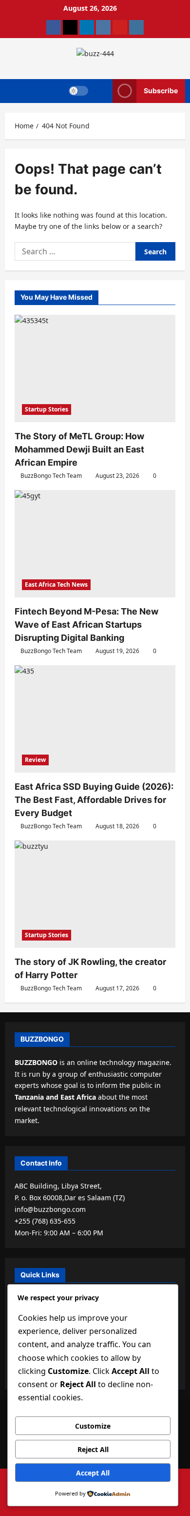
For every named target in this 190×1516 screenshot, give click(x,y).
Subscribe (161, 90)
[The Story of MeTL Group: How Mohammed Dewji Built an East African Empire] (95, 368)
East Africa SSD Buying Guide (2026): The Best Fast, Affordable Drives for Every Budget (94, 799)
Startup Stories (46, 409)
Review (35, 760)
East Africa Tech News (56, 584)
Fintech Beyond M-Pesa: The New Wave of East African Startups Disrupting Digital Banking (86, 624)
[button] (100, 91)
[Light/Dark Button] (78, 91)
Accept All (93, 1472)
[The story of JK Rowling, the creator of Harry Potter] (95, 894)
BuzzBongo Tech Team (51, 475)
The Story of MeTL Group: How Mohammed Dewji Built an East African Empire (79, 449)
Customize (93, 1426)
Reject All (93, 1449)
